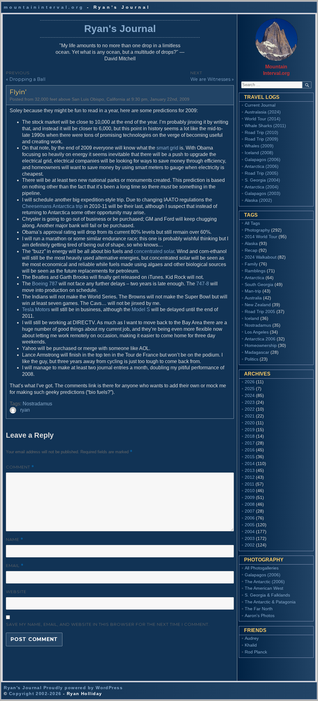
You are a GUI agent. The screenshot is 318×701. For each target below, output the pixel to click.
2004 (250, 531)
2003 (250, 538)
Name (14, 539)
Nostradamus (37, 403)
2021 (250, 415)
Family (251, 263)
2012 (250, 477)
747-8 (202, 283)
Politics (251, 359)
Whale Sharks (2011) (265, 125)
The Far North (259, 608)
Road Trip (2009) (261, 138)
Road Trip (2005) (261, 173)
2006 (250, 517)
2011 (249, 484)
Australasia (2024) (263, 111)
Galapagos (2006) (262, 159)
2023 (250, 402)
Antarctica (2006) (262, 166)
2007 (250, 511)
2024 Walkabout (260, 257)
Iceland (252, 318)
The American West (264, 588)
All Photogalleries (262, 567)
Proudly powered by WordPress (83, 687)
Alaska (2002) (258, 200)
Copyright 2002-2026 (35, 693)
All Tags (252, 223)
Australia (253, 297)
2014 (250, 463)
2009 (250, 497)
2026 (250, 381)
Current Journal (260, 105)
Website (16, 591)
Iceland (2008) (259, 152)
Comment (20, 467)
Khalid (251, 645)
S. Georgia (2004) (262, 180)
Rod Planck (256, 651)
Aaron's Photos (260, 615)
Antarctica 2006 (260, 338)
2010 (250, 490)
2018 (250, 436)
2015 (250, 456)
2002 (250, 544)
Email (15, 565)
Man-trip (253, 290)
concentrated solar (154, 251)
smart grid (167, 147)
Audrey (252, 638)
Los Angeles (257, 332)
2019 (250, 429)
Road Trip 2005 (260, 311)
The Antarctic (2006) (265, 581)
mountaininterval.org (44, 7)
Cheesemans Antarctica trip (52, 206)
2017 (250, 442)
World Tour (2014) (262, 118)
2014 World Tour (261, 236)
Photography (257, 230)
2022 (250, 409)
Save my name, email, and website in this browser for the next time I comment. (108, 624)
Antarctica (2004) (262, 186)
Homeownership (261, 345)
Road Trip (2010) (261, 132)
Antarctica (254, 277)
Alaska (251, 243)
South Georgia (259, 284)
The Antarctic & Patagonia (270, 601)
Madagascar (257, 352)
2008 (250, 504)
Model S (141, 309)
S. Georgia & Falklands (267, 595)
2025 (250, 388)
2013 (250, 470)
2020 (250, 422)
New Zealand (258, 304)
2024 (250, 395)
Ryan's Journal (120, 28)
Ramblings (255, 270)
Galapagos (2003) (262, 193)
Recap (251, 250)
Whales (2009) (259, 145)
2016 (250, 449)
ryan (25, 410)
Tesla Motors (36, 309)
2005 (250, 524)
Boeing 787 (44, 283)
